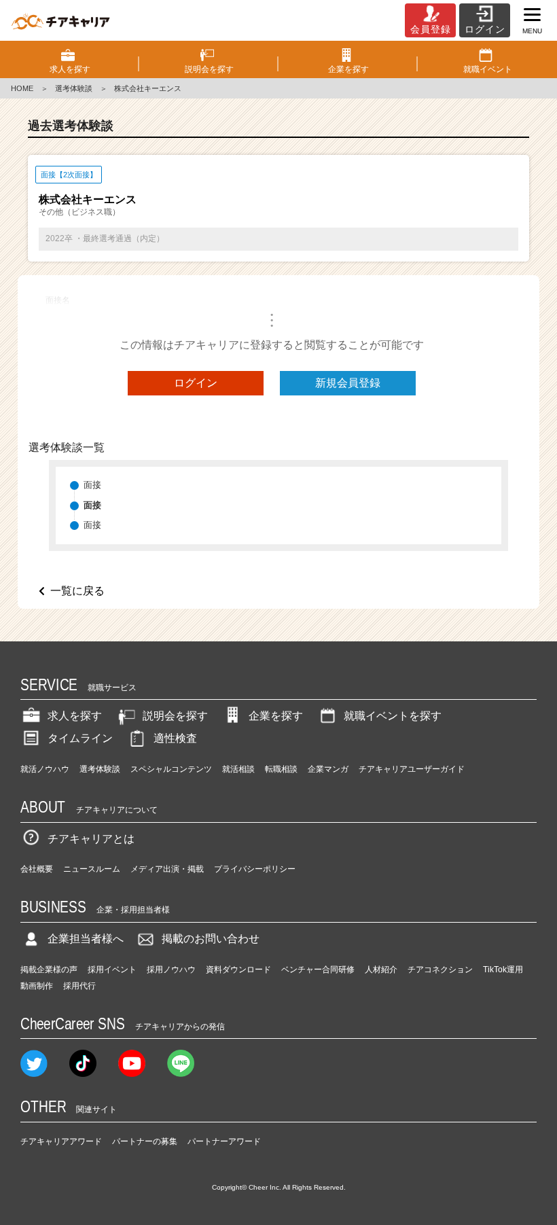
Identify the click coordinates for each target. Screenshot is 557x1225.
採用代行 (79, 986)
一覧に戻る (77, 591)
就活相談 (238, 769)
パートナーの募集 (144, 1141)
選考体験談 (73, 88)
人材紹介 (381, 969)
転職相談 (281, 769)
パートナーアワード (224, 1141)
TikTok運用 (503, 969)
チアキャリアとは (91, 839)
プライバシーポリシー (254, 869)
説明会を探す (175, 716)
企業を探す (276, 716)
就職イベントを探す (393, 716)
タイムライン (80, 738)
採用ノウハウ (171, 969)
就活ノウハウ (44, 769)
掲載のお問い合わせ (210, 938)
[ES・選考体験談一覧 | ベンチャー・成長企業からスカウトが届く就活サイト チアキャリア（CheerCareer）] (60, 20)
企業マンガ (328, 769)
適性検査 (175, 738)
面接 (92, 485)
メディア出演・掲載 (167, 869)
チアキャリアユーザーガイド (412, 769)
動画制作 (36, 986)
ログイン (195, 383)
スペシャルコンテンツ (171, 769)
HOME (22, 88)
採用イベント (112, 969)
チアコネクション (440, 969)
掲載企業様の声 (48, 969)
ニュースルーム (91, 869)
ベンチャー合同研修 (318, 969)
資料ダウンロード (238, 969)
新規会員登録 (347, 383)
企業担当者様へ (86, 938)
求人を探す (75, 716)
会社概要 (36, 869)
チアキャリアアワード (61, 1141)
